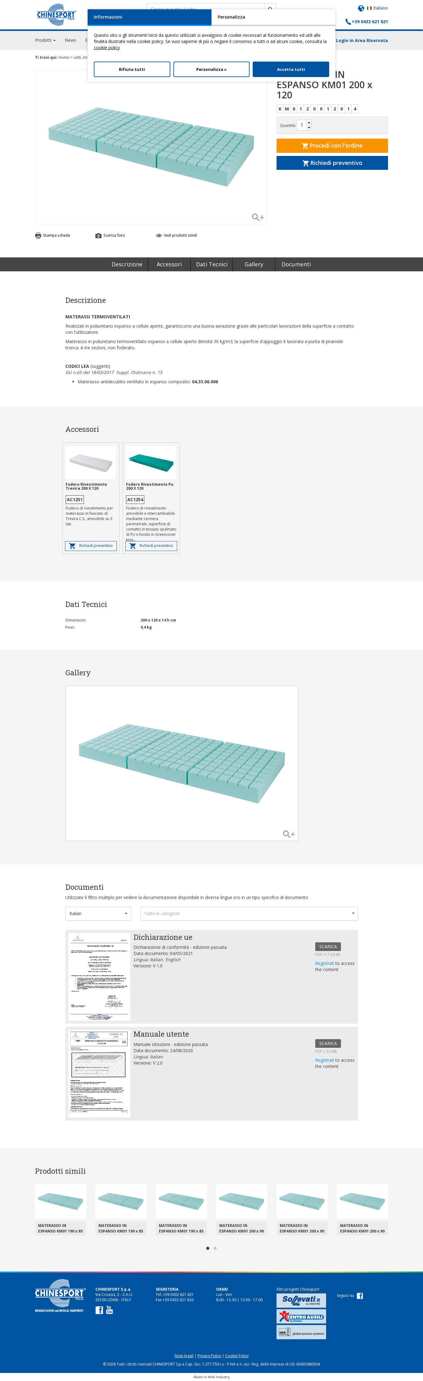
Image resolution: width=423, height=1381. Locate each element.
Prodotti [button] (44, 40)
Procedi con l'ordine (335, 145)
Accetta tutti (291, 69)
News (70, 40)
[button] (98, 914)
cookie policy (107, 47)
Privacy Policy (209, 1355)
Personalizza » (211, 69)
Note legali (184, 1355)
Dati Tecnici (212, 264)
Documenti (296, 264)
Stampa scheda (56, 235)
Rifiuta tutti (132, 69)
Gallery (254, 264)
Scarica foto (113, 235)
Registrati (325, 963)
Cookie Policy (237, 1355)
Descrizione (126, 264)
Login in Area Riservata (362, 40)
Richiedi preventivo (335, 162)
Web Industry (219, 1377)
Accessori (169, 264)
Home (64, 57)
